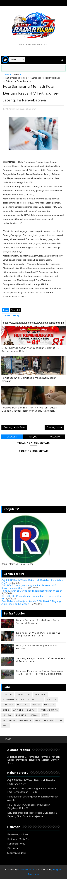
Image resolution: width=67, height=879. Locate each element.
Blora (31, 710)
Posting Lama (54, 427)
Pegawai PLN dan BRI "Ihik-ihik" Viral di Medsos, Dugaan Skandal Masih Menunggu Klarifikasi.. (29, 409)
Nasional (40, 694)
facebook (54, 437)
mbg (5, 725)
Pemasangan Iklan (17, 834)
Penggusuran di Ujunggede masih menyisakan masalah (28, 379)
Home (6, 74)
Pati (45, 715)
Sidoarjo (9, 720)
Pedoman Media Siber (19, 839)
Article (18, 710)
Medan (34, 715)
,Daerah (32, 109)
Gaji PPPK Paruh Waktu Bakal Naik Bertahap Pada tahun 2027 (32, 581)
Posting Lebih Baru (14, 427)
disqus (33, 437)
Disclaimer (13, 848)
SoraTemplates (26, 869)
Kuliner (21, 715)
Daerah (15, 74)
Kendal (7, 715)
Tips (37, 720)
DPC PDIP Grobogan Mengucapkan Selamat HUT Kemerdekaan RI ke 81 (31, 349)
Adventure (10, 699)
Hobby (36, 705)
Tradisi (48, 720)
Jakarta (51, 699)
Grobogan (24, 694)
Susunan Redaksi (16, 853)
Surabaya (25, 720)
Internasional (48, 710)
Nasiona (49, 705)
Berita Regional (31, 699)
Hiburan (8, 705)
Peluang (23, 705)
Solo (6, 710)
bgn (59, 720)
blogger (12, 437)
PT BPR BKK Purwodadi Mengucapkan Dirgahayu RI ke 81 (31, 597)
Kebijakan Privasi (16, 843)
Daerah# (15, 310)
